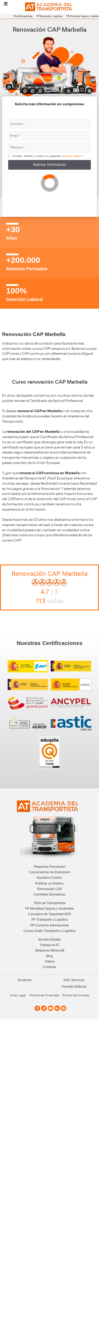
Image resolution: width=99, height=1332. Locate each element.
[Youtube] (50, 1008)
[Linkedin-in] (57, 1008)
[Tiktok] (44, 1008)
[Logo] (49, 7)
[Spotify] (63, 1008)
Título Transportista (22, 16)
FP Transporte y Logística (49, 16)
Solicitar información (49, 164)
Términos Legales (71, 155)
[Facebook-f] (37, 1008)
